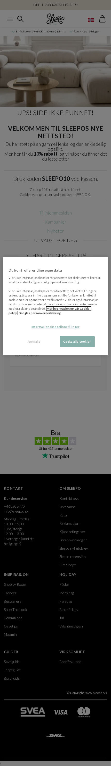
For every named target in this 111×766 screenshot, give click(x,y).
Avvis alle (34, 341)
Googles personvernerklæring (40, 313)
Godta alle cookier (77, 341)
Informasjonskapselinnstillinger (55, 326)
